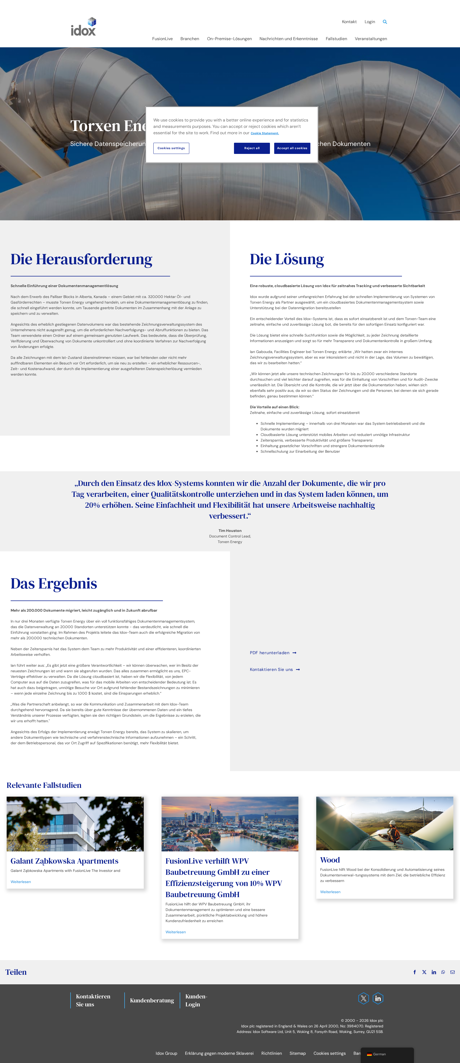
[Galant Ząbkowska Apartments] (75, 824)
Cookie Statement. (265, 133)
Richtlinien (271, 1053)
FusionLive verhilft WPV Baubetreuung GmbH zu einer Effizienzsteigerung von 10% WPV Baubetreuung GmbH (224, 877)
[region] (231, 134)
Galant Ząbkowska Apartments (64, 860)
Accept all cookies (292, 148)
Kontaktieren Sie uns (93, 1000)
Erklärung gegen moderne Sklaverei (219, 1053)
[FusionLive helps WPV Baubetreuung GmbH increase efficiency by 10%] (230, 824)
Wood (330, 859)
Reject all (252, 148)
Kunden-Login (196, 1000)
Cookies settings (330, 1053)
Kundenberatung (152, 1000)
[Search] (386, 22)
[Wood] (384, 823)
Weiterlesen (21, 881)
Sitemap (298, 1053)
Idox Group (166, 1053)
